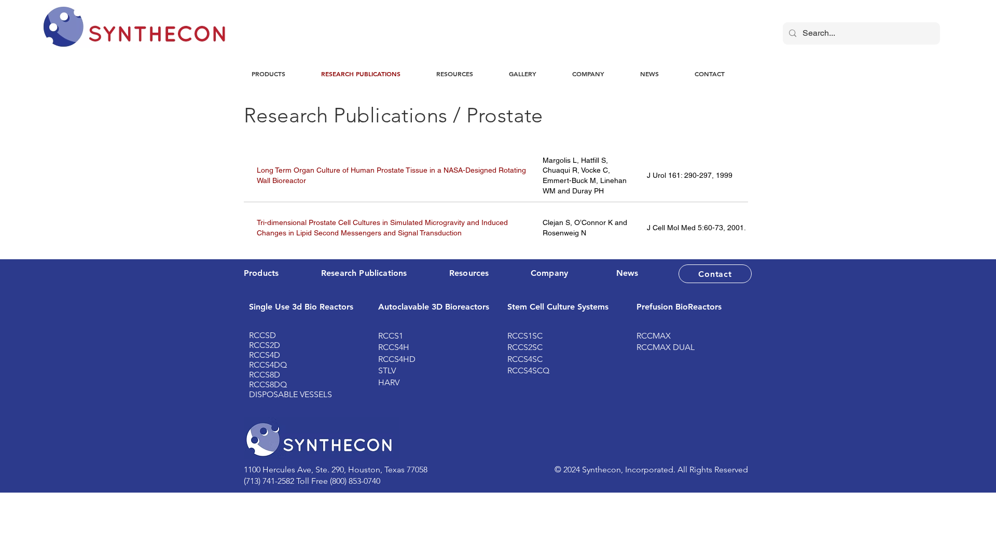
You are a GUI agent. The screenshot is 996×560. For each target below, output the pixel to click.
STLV (387, 370)
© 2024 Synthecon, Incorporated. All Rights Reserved (651, 469)
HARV (388, 382)
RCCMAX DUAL (666, 347)
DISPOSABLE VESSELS (290, 394)
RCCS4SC (525, 359)
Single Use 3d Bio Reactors (301, 307)
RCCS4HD (397, 359)
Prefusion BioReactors (679, 307)
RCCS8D (264, 375)
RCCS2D (264, 345)
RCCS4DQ (268, 365)
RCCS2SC (525, 347)
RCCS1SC (525, 336)
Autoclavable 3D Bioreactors (433, 307)
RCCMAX (654, 336)
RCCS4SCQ (528, 370)
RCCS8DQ (268, 384)
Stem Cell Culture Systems (557, 307)
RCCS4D (264, 355)
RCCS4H (393, 347)
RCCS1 (390, 336)
